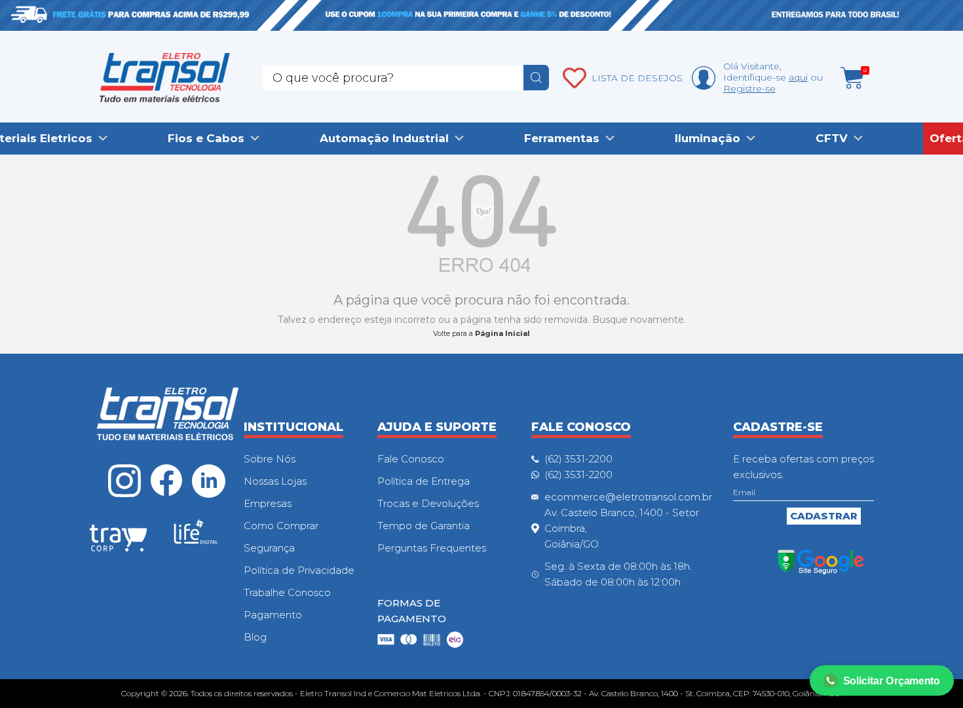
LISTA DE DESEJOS (637, 78)
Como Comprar (281, 525)
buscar (536, 77)
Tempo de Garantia (423, 525)
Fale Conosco (410, 459)
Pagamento (273, 614)
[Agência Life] (196, 537)
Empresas (268, 503)
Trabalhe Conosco (287, 592)
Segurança (269, 548)
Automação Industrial (384, 138)
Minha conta (703, 78)
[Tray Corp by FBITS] (118, 540)
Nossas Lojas (275, 481)
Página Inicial (502, 333)
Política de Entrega (423, 481)
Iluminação (707, 138)
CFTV (832, 138)
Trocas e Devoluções (428, 503)
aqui (798, 77)
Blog (255, 637)
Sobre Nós (269, 459)
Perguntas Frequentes (431, 548)
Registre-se (749, 88)
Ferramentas (561, 138)
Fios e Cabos (206, 138)
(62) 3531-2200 (578, 459)
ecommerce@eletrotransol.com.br (628, 497)
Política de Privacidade (299, 570)
